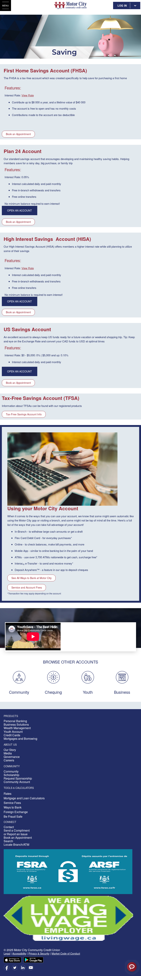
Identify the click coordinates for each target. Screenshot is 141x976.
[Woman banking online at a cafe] (62, 468)
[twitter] (15, 967)
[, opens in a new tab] (68, 918)
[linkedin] (23, 967)
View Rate (27, 95)
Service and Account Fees (26, 587)
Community (19, 692)
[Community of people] (19, 677)
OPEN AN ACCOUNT (19, 210)
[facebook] (7, 967)
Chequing (53, 692)
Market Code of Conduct (66, 953)
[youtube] (31, 967)
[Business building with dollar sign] (122, 677)
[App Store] (12, 959)
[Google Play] (33, 959)
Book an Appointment (18, 134)
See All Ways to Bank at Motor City (31, 578)
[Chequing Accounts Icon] (53, 677)
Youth (88, 692)
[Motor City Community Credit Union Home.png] (70, 5)
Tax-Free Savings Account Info (24, 414)
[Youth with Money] (87, 677)
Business (122, 692)
